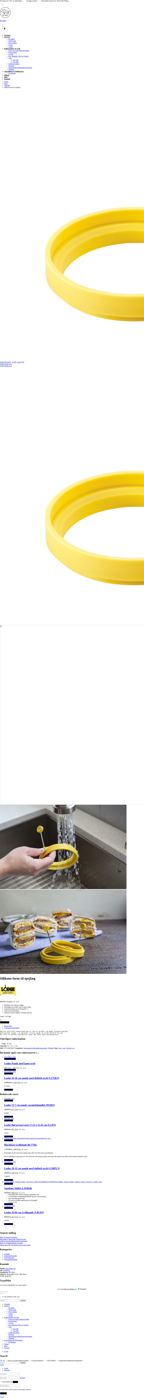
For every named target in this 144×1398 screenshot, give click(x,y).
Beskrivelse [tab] (8, 1026)
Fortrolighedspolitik (10, 1259)
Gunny (10, 47)
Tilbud (6, 75)
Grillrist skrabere (14, 64)
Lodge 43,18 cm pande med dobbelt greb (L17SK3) (31, 1078)
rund (63, 1048)
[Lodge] (8, 998)
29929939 (6, 1270)
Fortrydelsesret (9, 1258)
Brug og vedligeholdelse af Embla (11, 1243)
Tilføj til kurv (4, 1022)
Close (2, 1365)
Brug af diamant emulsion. (9, 1237)
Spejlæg (69, 1048)
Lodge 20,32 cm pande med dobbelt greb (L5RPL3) (32, 1168)
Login (6, 1351)
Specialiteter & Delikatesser (14, 71)
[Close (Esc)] (1, 1291)
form (59, 1048)
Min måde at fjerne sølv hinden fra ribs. (13, 1239)
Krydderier (12, 73)
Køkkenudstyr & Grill (12, 49)
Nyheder (7, 35)
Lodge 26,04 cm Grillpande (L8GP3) (24, 1212)
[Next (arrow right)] (3, 1293)
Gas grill (15, 62)
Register (7, 1370)
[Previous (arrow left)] (1, 1293)
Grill (9, 58)
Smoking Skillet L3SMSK (18, 1188)
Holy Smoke (12, 43)
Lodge (10, 45)
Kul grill (15, 60)
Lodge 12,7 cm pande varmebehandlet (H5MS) (29, 1105)
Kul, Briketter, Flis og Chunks (18, 56)
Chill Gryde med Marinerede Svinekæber (14, 1241)
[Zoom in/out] (7, 1291)
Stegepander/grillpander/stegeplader (20, 68)
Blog (5, 77)
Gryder (10, 54)
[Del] (3, 1291)
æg (73, 1048)
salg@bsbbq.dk (10, 1268)
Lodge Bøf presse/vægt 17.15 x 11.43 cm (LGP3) (30, 1125)
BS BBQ (3, 21)
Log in (15, 1382)
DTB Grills (12, 41)
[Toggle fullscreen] (5, 1291)
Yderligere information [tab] (11, 1028)
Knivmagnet (12, 52)
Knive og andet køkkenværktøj (18, 50)
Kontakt (7, 79)
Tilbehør (11, 69)
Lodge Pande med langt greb (19, 1063)
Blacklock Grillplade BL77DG (20, 1144)
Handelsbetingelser (10, 1256)
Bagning (11, 66)
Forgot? (22, 1378)
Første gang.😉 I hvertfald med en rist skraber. (15, 1245)
